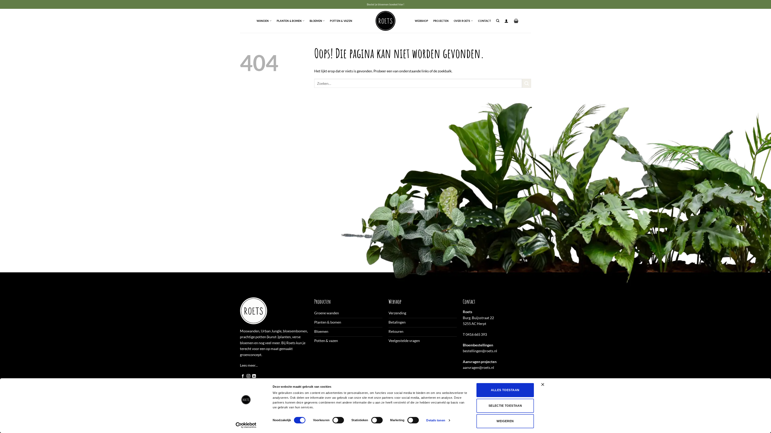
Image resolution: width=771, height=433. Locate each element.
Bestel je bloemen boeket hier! (385, 4)
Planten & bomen (289, 20)
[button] (506, 20)
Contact (484, 20)
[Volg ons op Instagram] (248, 376)
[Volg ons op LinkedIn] (254, 376)
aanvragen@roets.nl (478, 367)
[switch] (338, 420)
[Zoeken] (497, 21)
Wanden (263, 20)
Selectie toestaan (505, 405)
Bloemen (316, 20)
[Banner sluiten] (543, 387)
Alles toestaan (505, 390)
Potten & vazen (341, 20)
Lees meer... (249, 365)
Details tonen (435, 420)
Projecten (441, 20)
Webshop (421, 20)
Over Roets (462, 20)
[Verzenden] (526, 83)
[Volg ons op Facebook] (243, 376)
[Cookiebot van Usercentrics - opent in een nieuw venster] (246, 425)
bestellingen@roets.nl (480, 351)
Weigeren (505, 421)
